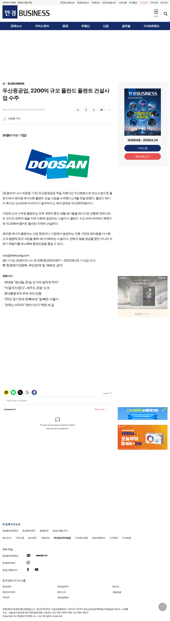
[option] (143, 292)
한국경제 (6, 586)
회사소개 (6, 537)
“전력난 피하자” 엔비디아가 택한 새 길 (29, 305)
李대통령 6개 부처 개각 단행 (22, 293)
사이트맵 (126, 537)
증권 (65, 26)
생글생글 (117, 592)
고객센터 (113, 537)
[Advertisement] (85, 55)
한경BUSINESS (16, 83)
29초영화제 (63, 597)
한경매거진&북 (9, 2)
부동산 (85, 26)
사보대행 (123, 2)
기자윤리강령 (81, 537)
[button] (155, 13)
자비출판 (133, 2)
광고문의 (32, 537)
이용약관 (45, 537)
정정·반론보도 (98, 537)
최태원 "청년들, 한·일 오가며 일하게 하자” (31, 282)
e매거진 (164, 2)
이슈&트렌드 (152, 26)
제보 (144, 2)
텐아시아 (61, 592)
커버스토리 (42, 26)
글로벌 (126, 26)
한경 (67, 2)
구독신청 (154, 2)
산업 (106, 26)
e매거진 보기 (142, 156)
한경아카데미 (8, 592)
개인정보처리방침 (62, 537)
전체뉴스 (16, 26)
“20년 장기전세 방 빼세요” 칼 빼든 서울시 (31, 299)
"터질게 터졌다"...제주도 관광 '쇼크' (27, 288)
